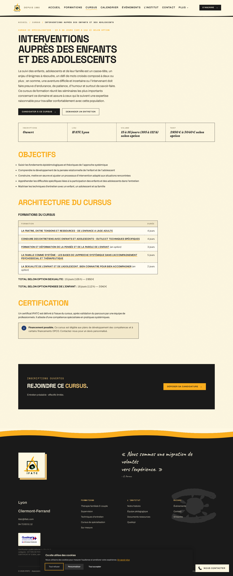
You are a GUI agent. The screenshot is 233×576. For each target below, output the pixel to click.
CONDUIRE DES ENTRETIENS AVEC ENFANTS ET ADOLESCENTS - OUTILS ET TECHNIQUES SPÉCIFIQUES (80, 238)
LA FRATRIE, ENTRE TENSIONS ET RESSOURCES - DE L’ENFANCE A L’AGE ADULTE (67, 230)
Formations (73, 7)
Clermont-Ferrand (34, 511)
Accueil (54, 7)
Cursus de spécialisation (93, 522)
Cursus (91, 7)
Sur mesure (87, 527)
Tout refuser (54, 567)
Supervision (87, 511)
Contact (168, 7)
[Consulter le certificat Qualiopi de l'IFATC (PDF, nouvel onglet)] (29, 539)
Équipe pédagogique (137, 511)
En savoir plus (123, 560)
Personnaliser (74, 567)
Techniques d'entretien (92, 517)
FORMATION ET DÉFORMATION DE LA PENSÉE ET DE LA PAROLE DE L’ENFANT (65, 247)
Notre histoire (134, 506)
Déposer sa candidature (184, 386)
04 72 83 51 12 (25, 524)
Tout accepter (95, 567)
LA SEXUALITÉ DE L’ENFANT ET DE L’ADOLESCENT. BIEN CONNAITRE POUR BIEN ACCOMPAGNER (76, 266)
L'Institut (151, 7)
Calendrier (110, 7)
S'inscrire (210, 7)
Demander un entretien (81, 112)
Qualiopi (131, 522)
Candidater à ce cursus (39, 112)
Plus (182, 7)
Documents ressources (138, 517)
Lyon (22, 502)
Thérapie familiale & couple (94, 506)
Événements (131, 7)
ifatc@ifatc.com (26, 519)
